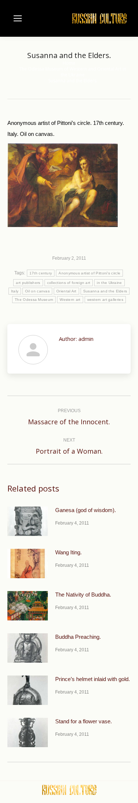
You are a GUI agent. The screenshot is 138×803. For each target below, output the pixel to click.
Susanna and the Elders (105, 291)
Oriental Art (66, 291)
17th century (40, 273)
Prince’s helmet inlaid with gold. (92, 679)
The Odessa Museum (34, 300)
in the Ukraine (109, 283)
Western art (70, 300)
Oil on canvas (37, 291)
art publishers (28, 283)
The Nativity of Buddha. (83, 594)
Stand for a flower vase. (83, 721)
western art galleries (105, 300)
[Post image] (27, 521)
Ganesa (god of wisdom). (85, 510)
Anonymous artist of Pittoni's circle (89, 273)
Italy (15, 291)
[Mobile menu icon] (17, 18)
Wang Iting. (68, 552)
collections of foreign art (69, 283)
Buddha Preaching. (78, 637)
